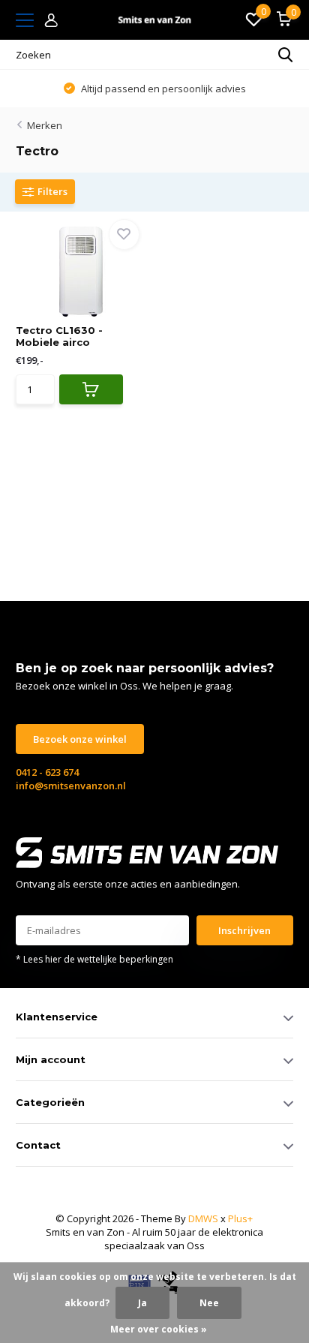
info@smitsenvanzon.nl (71, 785)
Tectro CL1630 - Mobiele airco (59, 336)
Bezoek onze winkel (80, 739)
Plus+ (240, 1218)
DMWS (203, 1218)
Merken (44, 125)
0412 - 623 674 (47, 772)
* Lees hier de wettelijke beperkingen (94, 959)
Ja (142, 1302)
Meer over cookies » (158, 1329)
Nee (209, 1302)
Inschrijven (244, 930)
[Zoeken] (285, 54)
